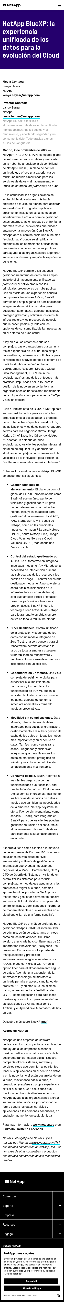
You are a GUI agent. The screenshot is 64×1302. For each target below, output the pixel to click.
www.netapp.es (43, 1124)
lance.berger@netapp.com (21, 116)
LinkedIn (9, 1129)
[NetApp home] (13, 5)
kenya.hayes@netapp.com (21, 95)
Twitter (21, 1129)
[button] (59, 5)
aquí (44, 1021)
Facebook (36, 1129)
